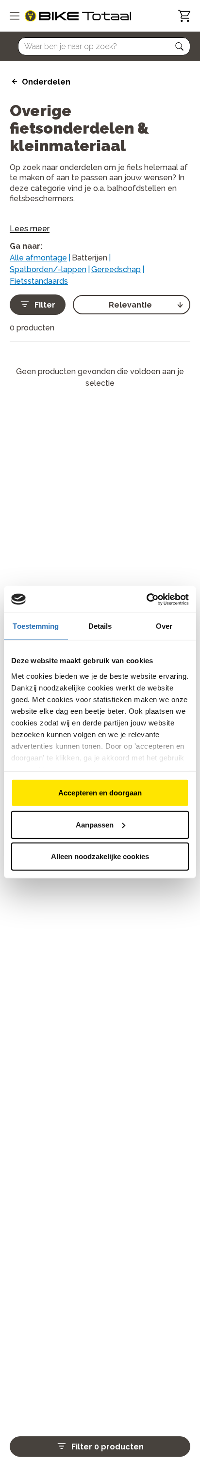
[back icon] (13, 81)
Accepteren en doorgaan (100, 793)
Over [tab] (164, 626)
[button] (179, 46)
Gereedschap (116, 269)
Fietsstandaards (39, 281)
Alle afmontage (38, 257)
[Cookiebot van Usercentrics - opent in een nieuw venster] (146, 599)
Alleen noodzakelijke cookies (100, 856)
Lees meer (30, 229)
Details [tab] (100, 626)
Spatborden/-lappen (48, 269)
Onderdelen (46, 81)
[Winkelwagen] (184, 16)
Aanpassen (95, 824)
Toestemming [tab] (36, 626)
